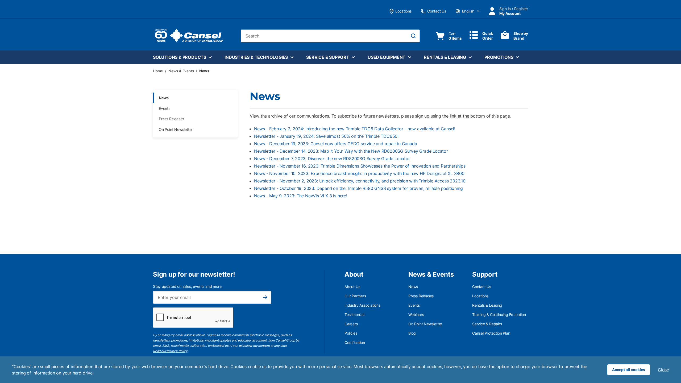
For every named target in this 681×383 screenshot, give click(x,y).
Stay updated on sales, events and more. (187, 286)
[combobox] (330, 36)
